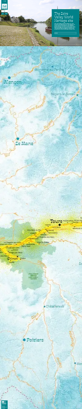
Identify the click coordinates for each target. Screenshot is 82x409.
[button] (6, 14)
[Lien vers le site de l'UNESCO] (4, 404)
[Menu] (4, 11)
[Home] (4, 6)
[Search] (2, 14)
